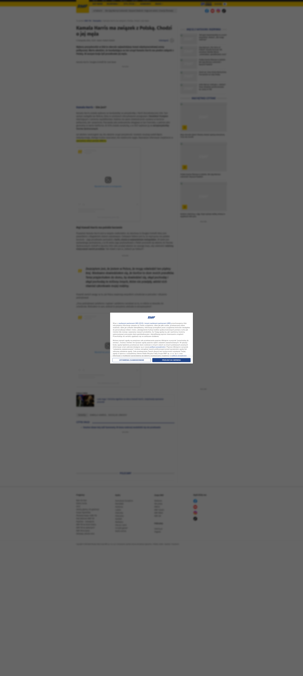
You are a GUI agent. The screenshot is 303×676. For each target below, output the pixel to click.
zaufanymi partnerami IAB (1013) (130, 323)
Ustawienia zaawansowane (131, 360)
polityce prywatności (157, 347)
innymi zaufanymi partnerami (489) (158, 323)
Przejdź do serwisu (171, 360)
